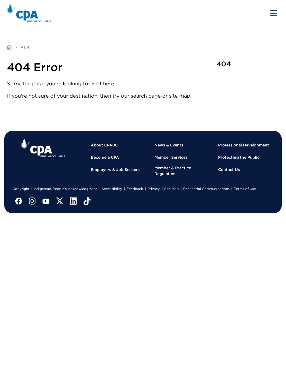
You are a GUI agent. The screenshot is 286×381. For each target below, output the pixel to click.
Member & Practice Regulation (172, 171)
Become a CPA (105, 157)
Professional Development (243, 145)
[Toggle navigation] (273, 13)
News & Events (168, 145)
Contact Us (229, 169)
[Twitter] (60, 201)
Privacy (153, 189)
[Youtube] (46, 201)
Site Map (171, 189)
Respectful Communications (206, 189)
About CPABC (104, 145)
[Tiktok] (87, 201)
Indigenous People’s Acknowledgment (65, 189)
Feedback (135, 189)
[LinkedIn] (73, 201)
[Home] (42, 148)
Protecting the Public (238, 157)
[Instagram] (32, 201)
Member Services (170, 157)
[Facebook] (19, 201)
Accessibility (111, 189)
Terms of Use (245, 189)
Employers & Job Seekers (115, 169)
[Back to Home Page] (29, 13)
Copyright (21, 189)
